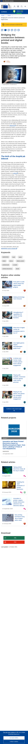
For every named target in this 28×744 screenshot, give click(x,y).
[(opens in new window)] (6, 5)
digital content (20, 261)
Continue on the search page (14, 408)
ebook (17, 268)
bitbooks (12, 125)
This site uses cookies (9, 732)
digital (4, 261)
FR (12, 29)
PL (18, 29)
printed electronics (7, 268)
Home (2, 15)
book (13, 257)
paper (20, 257)
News (9, 15)
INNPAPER (5, 257)
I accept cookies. (14, 737)
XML (15, 538)
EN (5, 29)
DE (2, 29)
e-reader (15, 264)
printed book (5, 264)
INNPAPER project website (8, 248)
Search (21, 6)
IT (15, 29)
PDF (15, 542)
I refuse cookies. (14, 741)
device (11, 261)
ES (8, 29)
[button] (18, 6)
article (15, 173)
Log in (14, 6)
